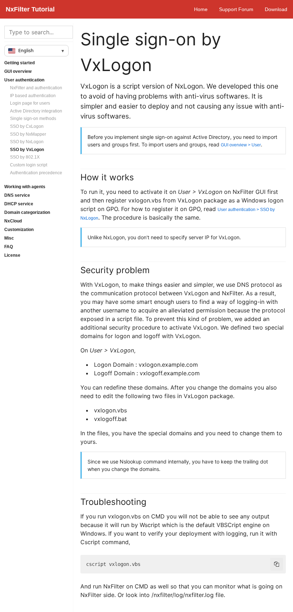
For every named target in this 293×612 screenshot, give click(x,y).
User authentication (24, 79)
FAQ (8, 246)
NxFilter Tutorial (30, 9)
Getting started (19, 62)
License (12, 255)
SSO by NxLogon (27, 141)
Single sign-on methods (33, 118)
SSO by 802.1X (25, 157)
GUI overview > (241, 144)
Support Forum (236, 9)
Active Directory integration (36, 111)
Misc (9, 238)
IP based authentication (33, 95)
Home (201, 9)
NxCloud (13, 221)
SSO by (27, 126)
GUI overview (17, 71)
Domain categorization (27, 212)
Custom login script (28, 164)
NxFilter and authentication (36, 87)
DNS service (17, 195)
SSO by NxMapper (28, 134)
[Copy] (276, 564)
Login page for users (30, 103)
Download (276, 9)
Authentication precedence (36, 172)
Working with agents (24, 186)
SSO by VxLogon (27, 149)
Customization (19, 229)
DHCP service (18, 203)
